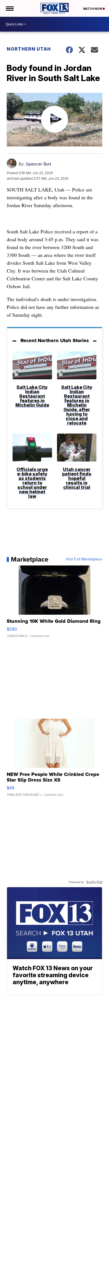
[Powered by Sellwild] (94, 882)
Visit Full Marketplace (84, 559)
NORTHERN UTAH (29, 49)
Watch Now (93, 8)
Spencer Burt (38, 164)
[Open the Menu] (9, 8)
